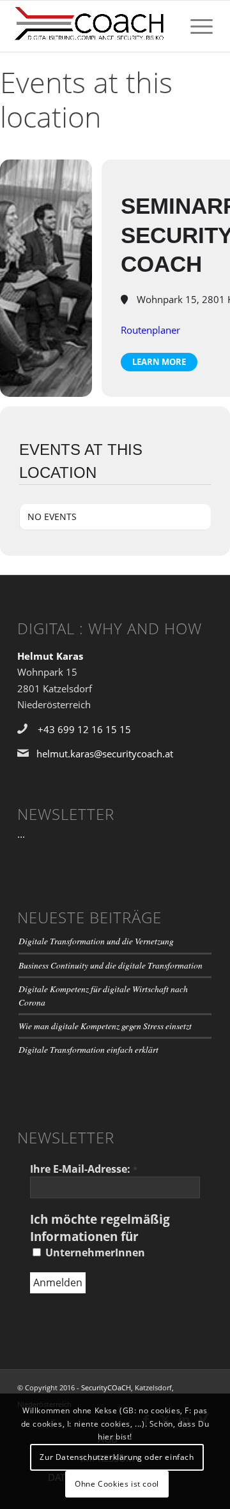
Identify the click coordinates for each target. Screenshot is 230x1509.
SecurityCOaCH (106, 1387)
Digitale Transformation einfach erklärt (88, 1049)
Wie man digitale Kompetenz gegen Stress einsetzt (105, 1026)
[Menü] (195, 26)
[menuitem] (195, 26)
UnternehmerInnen (94, 1252)
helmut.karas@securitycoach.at (104, 753)
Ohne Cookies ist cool (117, 1483)
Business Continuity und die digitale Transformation (111, 965)
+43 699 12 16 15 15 (84, 729)
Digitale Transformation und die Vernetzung (96, 941)
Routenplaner (150, 329)
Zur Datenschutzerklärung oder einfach (117, 1457)
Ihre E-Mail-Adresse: (83, 1169)
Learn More (159, 362)
